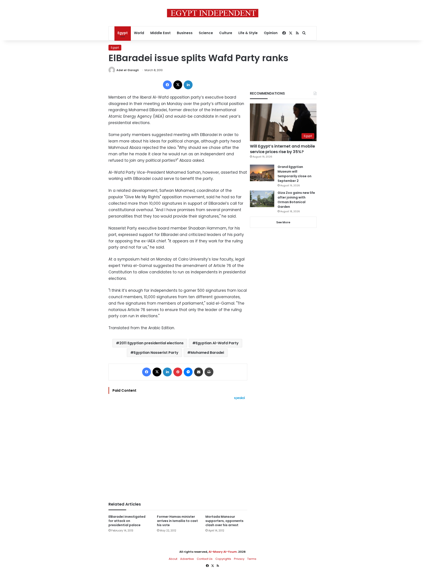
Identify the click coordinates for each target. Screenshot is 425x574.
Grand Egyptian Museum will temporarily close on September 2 (294, 174)
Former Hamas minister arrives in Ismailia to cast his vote (177, 520)
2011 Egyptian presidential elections (151, 343)
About (173, 559)
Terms (251, 559)
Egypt (123, 33)
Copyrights (223, 559)
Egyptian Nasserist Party (156, 352)
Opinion (271, 33)
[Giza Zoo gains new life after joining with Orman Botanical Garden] (262, 199)
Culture (225, 33)
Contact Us (204, 559)
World (139, 33)
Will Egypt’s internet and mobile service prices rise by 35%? (282, 148)
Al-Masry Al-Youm (223, 552)
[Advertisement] (177, 448)
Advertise (187, 559)
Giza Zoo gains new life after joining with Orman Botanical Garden (296, 200)
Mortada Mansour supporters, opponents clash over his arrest (224, 520)
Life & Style (248, 33)
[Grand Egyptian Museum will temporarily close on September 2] (262, 173)
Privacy (239, 559)
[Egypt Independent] (212, 13)
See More (283, 222)
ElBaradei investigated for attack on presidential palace (126, 520)
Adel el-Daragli (127, 70)
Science (206, 33)
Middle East (160, 33)
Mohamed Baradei (207, 352)
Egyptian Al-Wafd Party (217, 343)
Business (185, 33)
